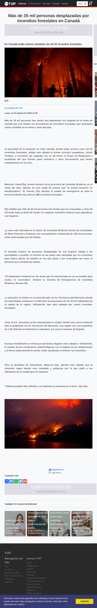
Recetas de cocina (13, 576)
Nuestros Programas (36, 578)
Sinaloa (56, 4)
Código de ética (34, 593)
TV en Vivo (35, 4)
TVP (7, 567)
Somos (30, 569)
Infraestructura (33, 584)
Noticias (22, 4)
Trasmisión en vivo (35, 581)
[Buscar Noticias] (85, 3)
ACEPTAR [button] (84, 601)
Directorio (31, 572)
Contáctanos (32, 566)
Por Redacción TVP (14, 108)
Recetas (47, 4)
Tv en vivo (9, 570)
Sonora (65, 4)
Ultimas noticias (12, 573)
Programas (10, 579)
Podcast (8, 582)
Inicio (29, 563)
